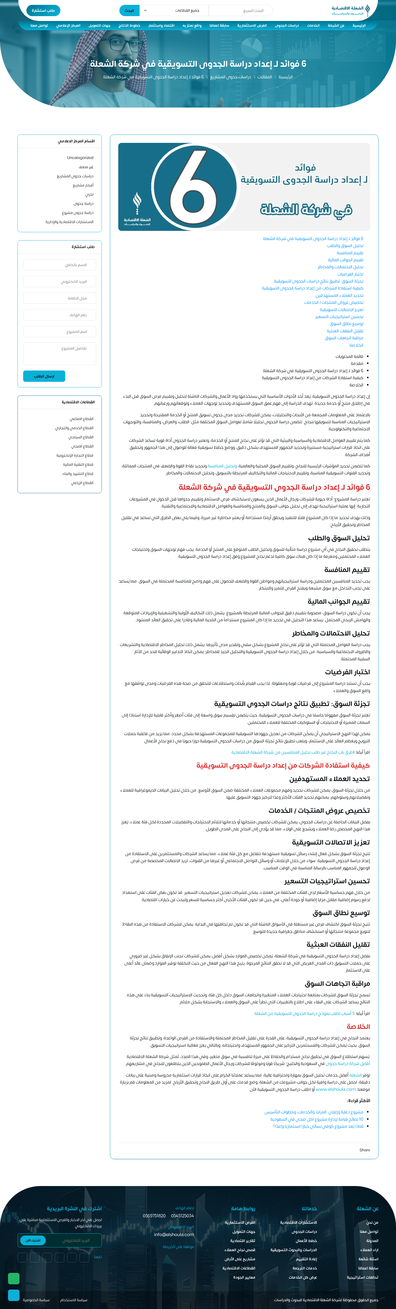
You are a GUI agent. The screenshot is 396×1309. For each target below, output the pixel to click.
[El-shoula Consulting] (351, 10)
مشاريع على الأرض (240, 1259)
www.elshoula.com (336, 1089)
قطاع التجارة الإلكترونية (74, 455)
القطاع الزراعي (82, 483)
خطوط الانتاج (129, 26)
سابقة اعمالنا (219, 26)
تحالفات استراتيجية (362, 1277)
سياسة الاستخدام (73, 1300)
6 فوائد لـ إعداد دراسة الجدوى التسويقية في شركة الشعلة (313, 238)
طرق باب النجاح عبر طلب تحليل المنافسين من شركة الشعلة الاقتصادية (292, 752)
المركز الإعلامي (68, 26)
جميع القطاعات (187, 10)
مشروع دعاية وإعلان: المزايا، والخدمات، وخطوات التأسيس (314, 1112)
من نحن (372, 1222)
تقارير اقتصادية (242, 1241)
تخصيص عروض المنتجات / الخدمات (333, 302)
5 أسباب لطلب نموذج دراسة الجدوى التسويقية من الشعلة (304, 1013)
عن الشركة (336, 26)
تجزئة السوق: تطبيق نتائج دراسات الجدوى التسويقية (318, 281)
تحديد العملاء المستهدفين (339, 295)
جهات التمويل (99, 26)
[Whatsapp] (13, 1278)
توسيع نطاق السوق (346, 323)
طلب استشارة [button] (43, 11)
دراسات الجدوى (287, 26)
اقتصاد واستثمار (161, 26)
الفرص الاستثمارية (252, 26)
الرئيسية (359, 26)
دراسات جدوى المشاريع (230, 76)
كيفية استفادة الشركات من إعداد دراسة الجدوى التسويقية (312, 288)
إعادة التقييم (306, 1259)
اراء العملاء (369, 1250)
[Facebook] (22, 1257)
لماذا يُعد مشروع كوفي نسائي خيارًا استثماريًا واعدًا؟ (318, 1126)
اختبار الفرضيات (350, 274)
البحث (129, 11)
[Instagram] (335, 1150)
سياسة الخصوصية (36, 1300)
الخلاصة (356, 345)
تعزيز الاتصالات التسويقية (341, 309)
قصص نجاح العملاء (239, 1250)
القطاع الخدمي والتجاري (74, 428)
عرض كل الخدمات (303, 1277)
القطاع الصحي (82, 446)
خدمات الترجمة (305, 1268)
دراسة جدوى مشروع (77, 213)
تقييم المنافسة (349, 252)
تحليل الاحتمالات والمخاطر (340, 266)
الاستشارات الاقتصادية (298, 1222)
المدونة (372, 1241)
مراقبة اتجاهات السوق (343, 337)
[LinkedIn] (345, 1150)
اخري (89, 194)
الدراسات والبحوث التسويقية (293, 1250)
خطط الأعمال (306, 1241)
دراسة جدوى (83, 203)
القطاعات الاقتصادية (239, 1268)
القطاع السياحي (80, 437)
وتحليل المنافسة (222, 466)
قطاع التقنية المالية (78, 464)
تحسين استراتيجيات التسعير (339, 316)
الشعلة (355, 1075)
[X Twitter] (355, 1150)
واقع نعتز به (192, 26)
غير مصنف (86, 167)
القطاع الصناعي (81, 419)
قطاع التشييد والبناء (77, 474)
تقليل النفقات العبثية (345, 330)
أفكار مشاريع (83, 185)
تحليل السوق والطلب (345, 245)
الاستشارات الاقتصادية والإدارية (69, 222)
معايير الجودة (244, 1277)
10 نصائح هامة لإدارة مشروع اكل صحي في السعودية (316, 1119)
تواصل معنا (39, 26)
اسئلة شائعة (368, 1259)
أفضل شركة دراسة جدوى (348, 1063)
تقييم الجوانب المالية (345, 259)
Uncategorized (80, 158)
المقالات (265, 76)
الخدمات (313, 26)
